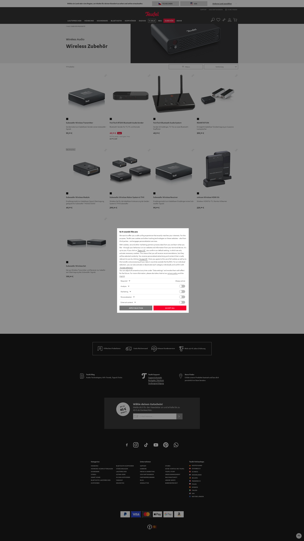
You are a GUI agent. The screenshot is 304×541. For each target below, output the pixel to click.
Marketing (124, 291)
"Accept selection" (126, 267)
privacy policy (173, 273)
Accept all (170, 308)
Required (124, 281)
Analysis (123, 286)
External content (127, 302)
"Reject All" (141, 250)
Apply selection (136, 308)
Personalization (126, 297)
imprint (122, 276)
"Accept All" (143, 259)
